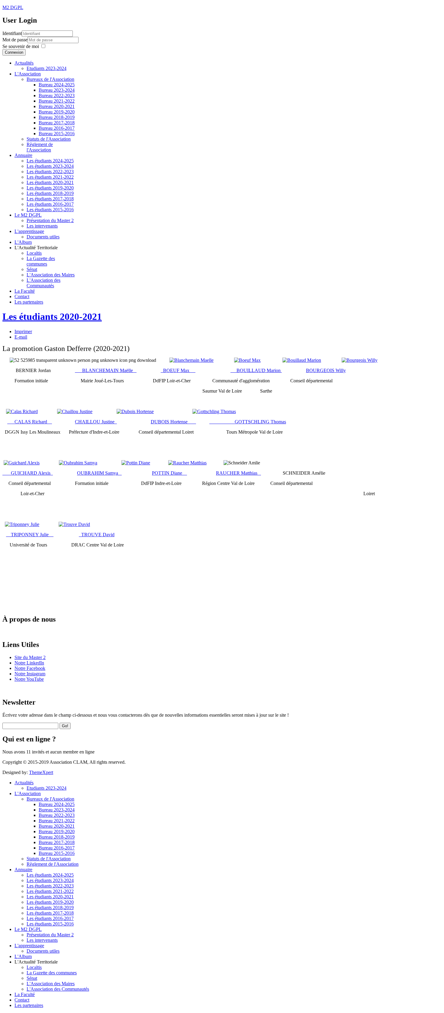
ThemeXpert (41, 772)
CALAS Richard (29, 421)
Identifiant (12, 33)
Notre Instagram (29, 673)
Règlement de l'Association (40, 147)
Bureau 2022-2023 (57, 95)
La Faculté (24, 291)
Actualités (24, 62)
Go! (65, 726)
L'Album (23, 242)
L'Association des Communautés (43, 283)
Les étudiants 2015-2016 (50, 209)
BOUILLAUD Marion (256, 370)
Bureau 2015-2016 (57, 133)
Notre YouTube (29, 679)
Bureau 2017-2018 (57, 122)
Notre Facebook (29, 668)
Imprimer (23, 331)
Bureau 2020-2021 (57, 106)
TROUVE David (96, 534)
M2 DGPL (12, 7)
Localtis (34, 253)
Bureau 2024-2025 (57, 84)
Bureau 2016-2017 (57, 128)
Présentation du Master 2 (50, 220)
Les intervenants (42, 225)
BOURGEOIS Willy (326, 370)
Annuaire (23, 155)
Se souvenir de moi (20, 46)
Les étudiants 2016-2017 (50, 204)
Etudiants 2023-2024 (46, 68)
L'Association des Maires (51, 274)
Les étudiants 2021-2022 (50, 177)
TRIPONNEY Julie (29, 534)
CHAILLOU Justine (96, 421)
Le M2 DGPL (28, 215)
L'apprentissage (29, 231)
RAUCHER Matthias (238, 473)
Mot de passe (14, 39)
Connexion (14, 52)
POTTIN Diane (169, 473)
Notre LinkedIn (29, 662)
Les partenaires (28, 301)
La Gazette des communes (41, 261)
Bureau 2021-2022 (57, 101)
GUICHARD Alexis (32, 473)
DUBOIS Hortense (171, 421)
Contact (21, 296)
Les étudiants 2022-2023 (50, 171)
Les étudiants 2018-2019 (50, 193)
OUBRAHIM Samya (99, 473)
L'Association (27, 73)
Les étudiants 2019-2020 (50, 187)
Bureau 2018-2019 (57, 117)
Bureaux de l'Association (50, 79)
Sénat (32, 269)
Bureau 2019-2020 (57, 111)
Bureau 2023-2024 (57, 90)
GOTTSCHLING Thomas (247, 421)
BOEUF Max (178, 370)
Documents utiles (43, 236)
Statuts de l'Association (49, 139)
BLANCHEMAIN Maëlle (106, 370)
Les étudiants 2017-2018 (50, 198)
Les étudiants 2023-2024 (50, 166)
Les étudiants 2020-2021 (50, 182)
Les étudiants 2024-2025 (50, 160)
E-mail (20, 336)
